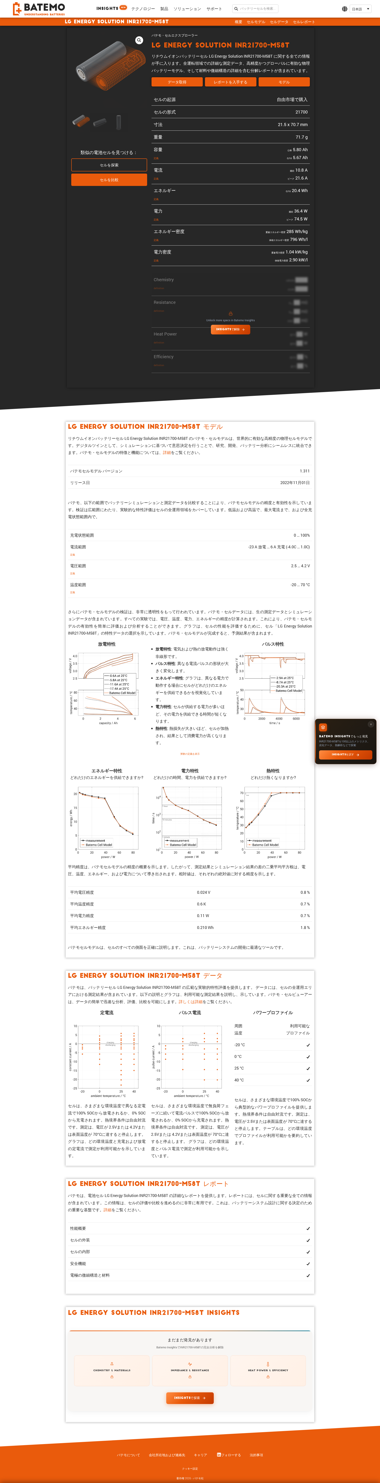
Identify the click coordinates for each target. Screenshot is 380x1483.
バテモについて (128, 1455)
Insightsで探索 (187, 1398)
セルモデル (256, 21)
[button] (361, 9)
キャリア (200, 1455)
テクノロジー (143, 9)
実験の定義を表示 (190, 753)
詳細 (167, 452)
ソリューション (187, 9)
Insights (111, 8)
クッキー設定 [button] (190, 1468)
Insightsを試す (343, 754)
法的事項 (256, 1455)
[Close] (371, 724)
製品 (164, 9)
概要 (238, 21)
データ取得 (177, 82)
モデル (284, 82)
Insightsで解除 (228, 329)
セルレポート (304, 21)
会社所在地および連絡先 (167, 1455)
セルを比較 (109, 180)
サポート (214, 9)
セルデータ (279, 21)
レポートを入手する (230, 82)
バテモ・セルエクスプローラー (175, 35)
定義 (156, 158)
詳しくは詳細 (191, 1001)
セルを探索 (109, 165)
